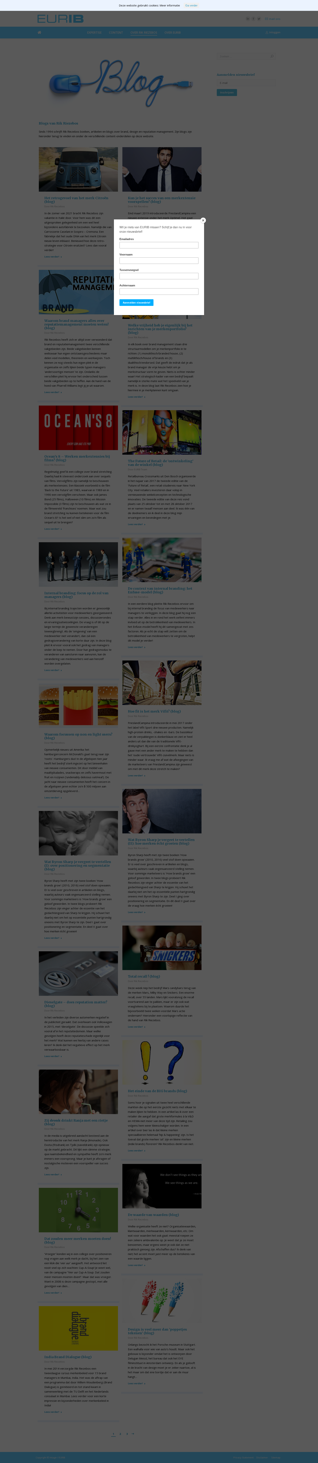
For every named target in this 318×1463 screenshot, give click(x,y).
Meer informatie (170, 5)
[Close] (203, 220)
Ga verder (191, 5)
